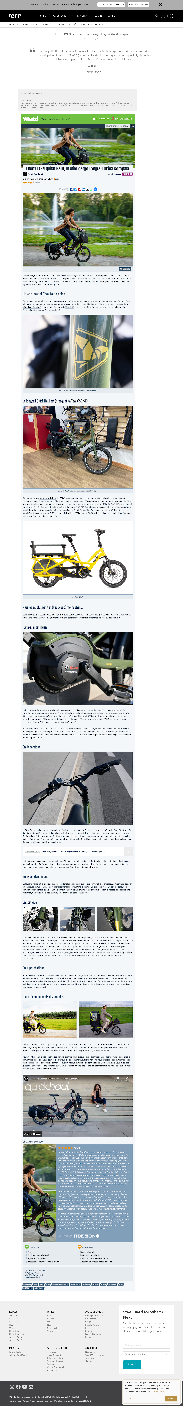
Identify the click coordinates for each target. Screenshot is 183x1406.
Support (113, 16)
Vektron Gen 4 (15, 1337)
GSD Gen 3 (14, 1316)
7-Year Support (54, 1355)
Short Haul (52, 1328)
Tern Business (91, 1358)
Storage (89, 1331)
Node (50, 1325)
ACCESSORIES (94, 1312)
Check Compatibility (56, 1367)
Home (9, 24)
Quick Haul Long (17, 1334)
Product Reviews (22, 24)
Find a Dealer (15, 1352)
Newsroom (90, 1352)
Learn (98, 16)
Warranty (51, 1364)
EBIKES (13, 1312)
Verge (50, 1331)
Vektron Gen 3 (15, 1340)
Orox (11, 1328)
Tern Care (51, 1352)
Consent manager (44, 1401)
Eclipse (50, 1319)
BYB (49, 1316)
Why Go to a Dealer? (18, 1355)
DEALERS (14, 1348)
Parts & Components (94, 1334)
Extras (88, 1337)
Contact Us (52, 1370)
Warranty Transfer (55, 1361)
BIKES (50, 1312)
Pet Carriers (90, 1319)
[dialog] (151, 1391)
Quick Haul (14, 1331)
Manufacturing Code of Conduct (69, 1401)
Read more (94, 72)
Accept (171, 1398)
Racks (87, 1328)
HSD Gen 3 (14, 1319)
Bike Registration (55, 1358)
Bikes (42, 16)
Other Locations (138, 5)
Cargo (88, 1322)
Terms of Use (15, 1401)
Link (49, 1322)
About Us (91, 1348)
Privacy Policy (29, 1401)
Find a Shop (80, 16)
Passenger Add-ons (94, 1316)
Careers (88, 1361)
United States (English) (111, 5)
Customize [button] (130, 1399)
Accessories (60, 16)
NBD (11, 1325)
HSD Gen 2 (14, 1322)
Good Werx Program (94, 1355)
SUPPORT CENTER (58, 1348)
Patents (88, 1401)
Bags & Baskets (92, 1325)
